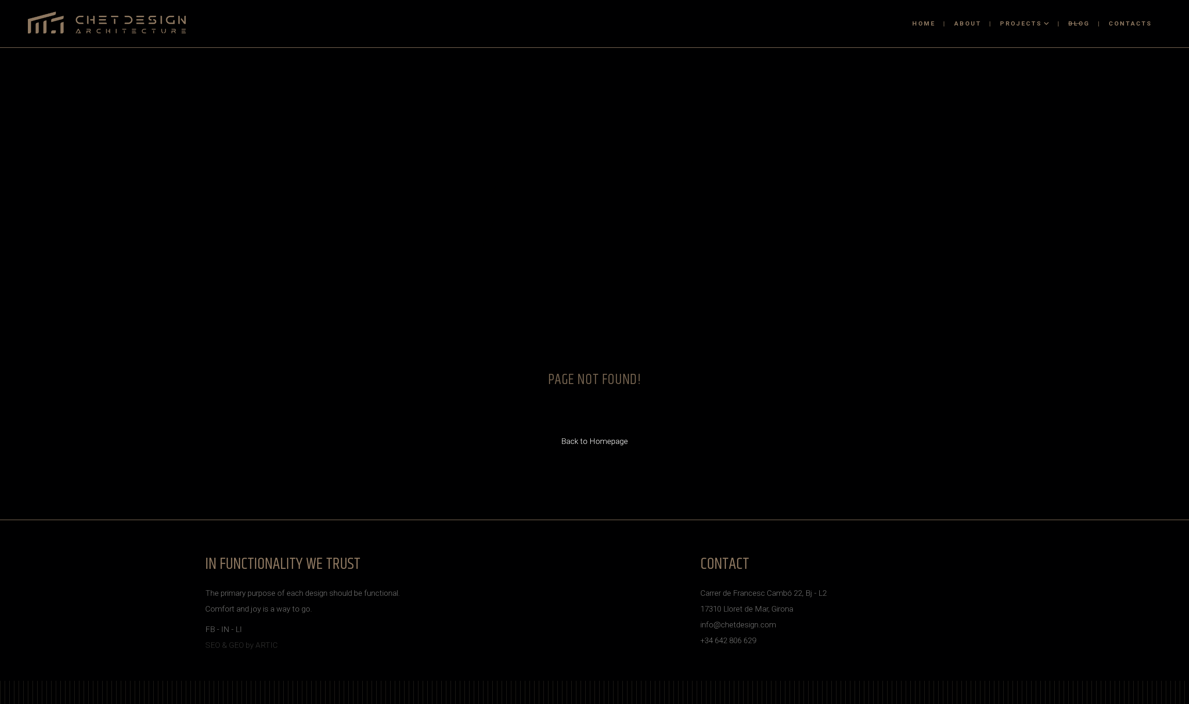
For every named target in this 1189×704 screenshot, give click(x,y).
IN (225, 629)
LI (238, 629)
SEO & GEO (224, 645)
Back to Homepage (594, 441)
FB (210, 629)
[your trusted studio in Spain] (107, 22)
